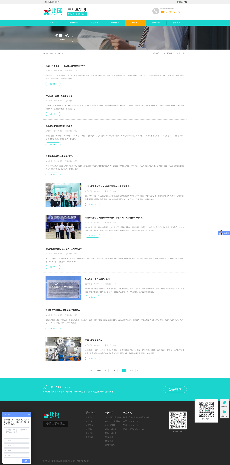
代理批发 (115, 23)
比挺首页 (53, 23)
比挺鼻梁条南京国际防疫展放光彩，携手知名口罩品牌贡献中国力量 (114, 218)
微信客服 (183, 2)
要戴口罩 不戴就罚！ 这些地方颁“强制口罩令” (65, 66)
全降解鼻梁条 (110, 445)
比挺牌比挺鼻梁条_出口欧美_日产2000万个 (64, 249)
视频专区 (94, 23)
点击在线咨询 (175, 389)
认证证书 (89, 425)
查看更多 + (53, 84)
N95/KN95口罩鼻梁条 (112, 421)
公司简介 (89, 417)
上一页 (98, 371)
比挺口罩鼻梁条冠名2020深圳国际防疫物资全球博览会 (108, 186)
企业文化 (89, 421)
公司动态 (156, 53)
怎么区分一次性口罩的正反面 (97, 279)
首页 (91, 371)
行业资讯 (168, 53)
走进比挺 (156, 23)
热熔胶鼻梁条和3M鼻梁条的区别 (59, 156)
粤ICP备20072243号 (83, 461)
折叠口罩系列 (110, 425)
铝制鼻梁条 (109, 441)
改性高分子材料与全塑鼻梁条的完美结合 (63, 310)
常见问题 (180, 53)
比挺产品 (74, 23)
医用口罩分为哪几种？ (94, 340)
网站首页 (49, 53)
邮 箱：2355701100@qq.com (133, 429)
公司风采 (89, 433)
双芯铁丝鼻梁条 (110, 433)
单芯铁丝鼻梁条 (110, 429)
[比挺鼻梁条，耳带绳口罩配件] (52, 11)
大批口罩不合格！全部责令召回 (59, 96)
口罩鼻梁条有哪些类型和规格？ (59, 126)
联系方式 (177, 23)
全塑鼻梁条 (109, 437)
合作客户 (89, 429)
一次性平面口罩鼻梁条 (113, 417)
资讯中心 (135, 23)
